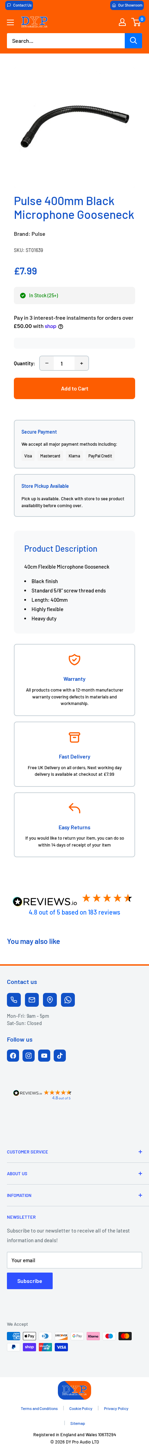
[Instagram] (29, 1056)
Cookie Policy (81, 1408)
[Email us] (32, 1000)
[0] (136, 22)
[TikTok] (60, 1056)
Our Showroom (130, 5)
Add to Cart (74, 388)
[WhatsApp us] (68, 1000)
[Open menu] (10, 22)
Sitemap (77, 1423)
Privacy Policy (116, 1408)
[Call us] (14, 1000)
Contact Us (22, 5)
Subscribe (29, 1280)
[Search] (133, 40)
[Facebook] (13, 1056)
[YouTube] (44, 1056)
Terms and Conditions (39, 1408)
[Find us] (50, 1000)
